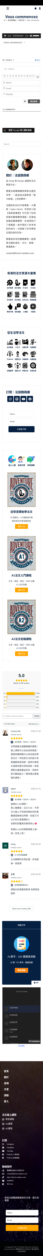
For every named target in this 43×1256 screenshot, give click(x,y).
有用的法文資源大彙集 (21, 273)
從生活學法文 (15, 332)
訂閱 (4, 1140)
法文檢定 (18, 300)
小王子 (17, 347)
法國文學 (25, 347)
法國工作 (18, 370)
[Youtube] (23, 399)
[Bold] (4, 75)
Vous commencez (33, 20)
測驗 (6, 1095)
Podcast (10, 359)
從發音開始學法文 (21, 511)
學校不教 (10, 311)
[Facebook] (30, 399)
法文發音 (18, 288)
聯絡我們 (7, 1166)
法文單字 (10, 300)
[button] (8, 8)
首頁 (6, 1071)
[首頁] (4, 20)
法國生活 (18, 359)
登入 (38, 60)
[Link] (27, 75)
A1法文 (25, 288)
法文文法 (25, 300)
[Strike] (13, 75)
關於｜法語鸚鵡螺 (17, 175)
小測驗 (25, 311)
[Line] (17, 399)
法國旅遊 (33, 359)
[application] (21, 35)
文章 (6, 1089)
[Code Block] (24, 75)
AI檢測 (33, 311)
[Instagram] (10, 399)
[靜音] (31, 36)
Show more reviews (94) (21, 909)
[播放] (5, 36)
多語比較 (33, 370)
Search (36, 716)
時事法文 (25, 370)
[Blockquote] (21, 75)
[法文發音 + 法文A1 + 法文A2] (12, 742)
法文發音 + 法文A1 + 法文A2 (25, 742)
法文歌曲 (10, 347)
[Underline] (10, 75)
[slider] (36, 35)
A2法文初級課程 (22, 639)
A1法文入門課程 (22, 575)
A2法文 (33, 288)
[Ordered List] (15, 75)
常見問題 (18, 311)
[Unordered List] (18, 75)
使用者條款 (22, 1251)
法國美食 (25, 359)
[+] (33, 76)
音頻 (6, 1083)
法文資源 (10, 288)
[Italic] (7, 75)
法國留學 (10, 370)
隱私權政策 (35, 1249)
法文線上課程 (9, 1114)
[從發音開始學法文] (12, 885)
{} (30, 76)
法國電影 (33, 347)
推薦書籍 (33, 300)
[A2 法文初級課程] (12, 855)
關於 (6, 1077)
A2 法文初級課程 (21, 855)
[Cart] (35, 8)
